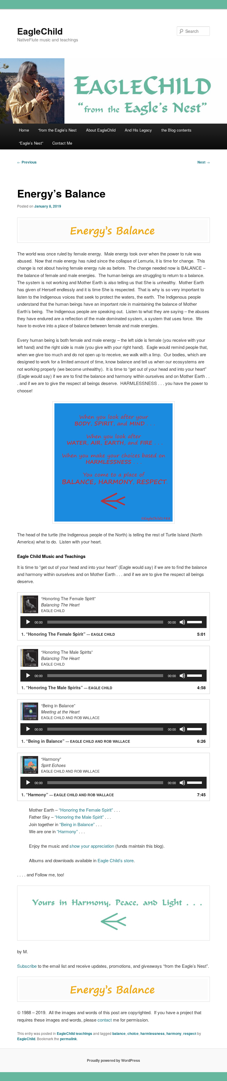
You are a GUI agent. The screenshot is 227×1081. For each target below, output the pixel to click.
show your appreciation (91, 846)
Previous (27, 162)
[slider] (195, 621)
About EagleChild (101, 130)
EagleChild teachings (74, 1033)
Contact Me (62, 143)
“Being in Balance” (77, 824)
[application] (113, 622)
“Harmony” (67, 831)
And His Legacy (138, 130)
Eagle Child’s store (116, 860)
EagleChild (40, 31)
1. (68, 634)
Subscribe (27, 966)
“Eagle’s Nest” (31, 143)
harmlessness (152, 1033)
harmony (173, 1033)
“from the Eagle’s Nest (57, 130)
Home (24, 130)
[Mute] (182, 622)
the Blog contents (176, 130)
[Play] (28, 622)
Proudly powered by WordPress (113, 1060)
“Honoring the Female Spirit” (86, 810)
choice (133, 1033)
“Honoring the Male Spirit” (79, 817)
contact (105, 1020)
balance (119, 1033)
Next (203, 162)
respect (189, 1033)
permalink (68, 1038)
